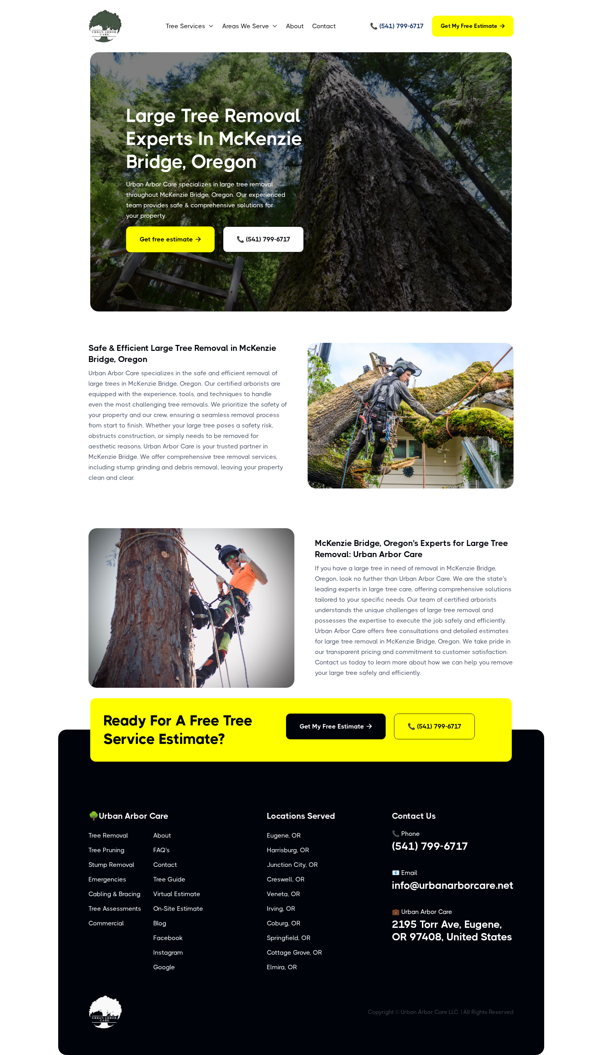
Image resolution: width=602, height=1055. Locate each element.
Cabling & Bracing (114, 894)
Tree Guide (169, 879)
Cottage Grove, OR (294, 952)
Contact (324, 26)
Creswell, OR (286, 879)
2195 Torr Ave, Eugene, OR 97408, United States (452, 930)
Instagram (168, 952)
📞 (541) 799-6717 (263, 239)
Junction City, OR (292, 864)
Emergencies (107, 879)
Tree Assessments (114, 908)
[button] (190, 26)
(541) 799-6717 (430, 846)
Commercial (106, 923)
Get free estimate (170, 239)
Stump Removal (111, 864)
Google (164, 967)
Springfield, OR (289, 937)
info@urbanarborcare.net (453, 885)
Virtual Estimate (176, 894)
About (295, 26)
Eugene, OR (284, 835)
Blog (159, 923)
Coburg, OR (284, 923)
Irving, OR (281, 908)
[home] (121, 26)
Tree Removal (108, 835)
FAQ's (161, 850)
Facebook (168, 937)
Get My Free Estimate (473, 26)
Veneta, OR (283, 894)
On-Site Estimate (178, 908)
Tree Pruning (106, 850)
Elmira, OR (282, 967)
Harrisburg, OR (288, 850)
